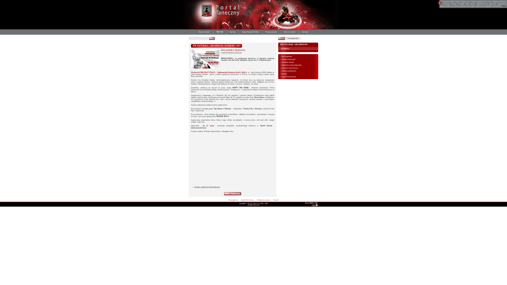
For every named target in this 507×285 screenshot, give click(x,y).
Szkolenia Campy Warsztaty (291, 65)
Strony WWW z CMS (311, 203)
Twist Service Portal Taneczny (207, 13)
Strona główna (286, 56)
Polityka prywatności (288, 71)
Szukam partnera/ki (288, 59)
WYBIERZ (285, 49)
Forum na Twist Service (289, 68)
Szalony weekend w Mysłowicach (207, 187)
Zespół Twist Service (288, 77)
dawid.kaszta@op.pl (198, 128)
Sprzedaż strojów (287, 62)
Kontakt (284, 74)
